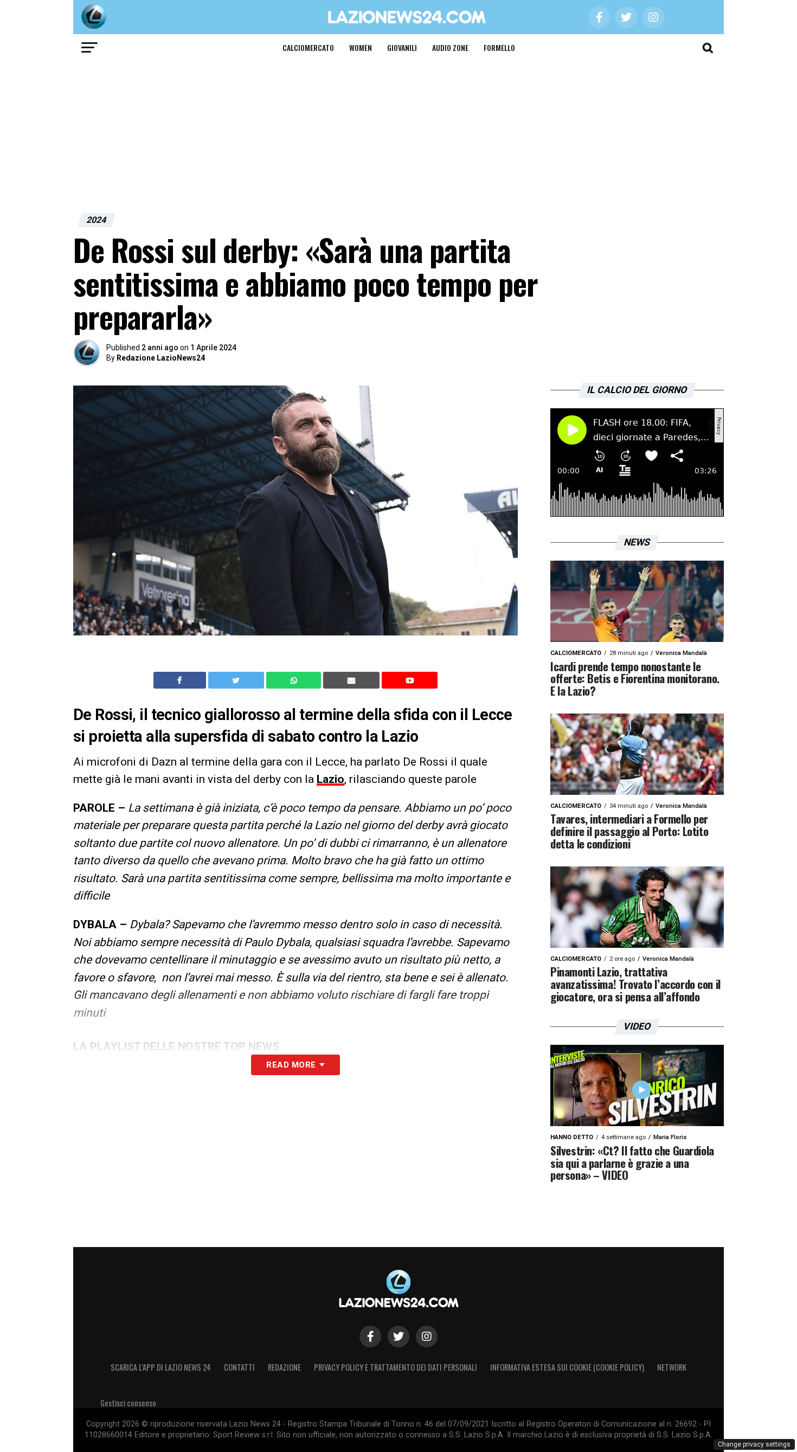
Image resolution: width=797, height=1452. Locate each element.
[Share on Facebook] (181, 680)
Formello (499, 47)
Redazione (284, 1367)
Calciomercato (308, 47)
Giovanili (402, 47)
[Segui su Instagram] (427, 1336)
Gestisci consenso (128, 1403)
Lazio (330, 779)
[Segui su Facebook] (370, 1336)
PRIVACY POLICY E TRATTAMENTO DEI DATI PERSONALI (395, 1367)
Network (671, 1367)
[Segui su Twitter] (398, 1336)
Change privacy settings (754, 1444)
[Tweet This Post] (237, 680)
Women (360, 47)
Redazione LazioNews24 (161, 358)
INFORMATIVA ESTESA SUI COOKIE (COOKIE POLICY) (567, 1367)
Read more (291, 1065)
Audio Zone (450, 47)
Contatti (239, 1367)
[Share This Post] (295, 680)
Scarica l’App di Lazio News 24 (161, 1367)
